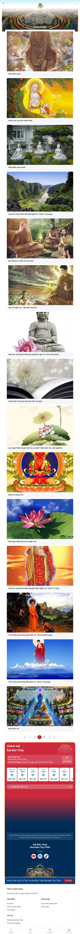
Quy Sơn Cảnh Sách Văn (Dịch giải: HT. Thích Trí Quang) (30, 214)
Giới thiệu (11, 899)
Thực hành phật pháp (49, 903)
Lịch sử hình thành (14, 907)
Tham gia (68, 880)
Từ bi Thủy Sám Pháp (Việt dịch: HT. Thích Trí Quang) (29, 682)
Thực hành (45, 907)
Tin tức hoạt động (13, 923)
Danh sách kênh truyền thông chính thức (22, 893)
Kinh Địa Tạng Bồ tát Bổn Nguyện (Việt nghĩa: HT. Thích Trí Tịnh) (33, 588)
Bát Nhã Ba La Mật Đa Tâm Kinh (20, 261)
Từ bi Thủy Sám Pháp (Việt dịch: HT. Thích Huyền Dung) (30, 635)
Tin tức (10, 915)
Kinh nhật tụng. (14, 74)
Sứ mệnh (10, 903)
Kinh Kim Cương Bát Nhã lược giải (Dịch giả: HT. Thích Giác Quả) (33, 354)
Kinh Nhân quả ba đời (16, 167)
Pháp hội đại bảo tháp (15, 920)
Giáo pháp (45, 899)
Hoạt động (11, 910)
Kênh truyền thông (15, 889)
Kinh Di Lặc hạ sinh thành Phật (20, 121)
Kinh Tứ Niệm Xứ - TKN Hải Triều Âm (22, 308)
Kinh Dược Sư (13, 729)
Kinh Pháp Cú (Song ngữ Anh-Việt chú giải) (25, 401)
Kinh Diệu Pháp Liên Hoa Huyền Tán (22, 541)
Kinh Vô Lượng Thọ (15, 495)
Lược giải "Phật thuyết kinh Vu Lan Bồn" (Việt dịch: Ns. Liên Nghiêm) (35, 448)
